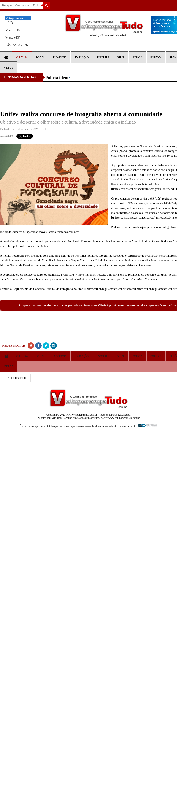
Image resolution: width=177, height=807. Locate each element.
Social (40, 57)
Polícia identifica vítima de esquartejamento (86, 77)
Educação (82, 57)
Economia (59, 57)
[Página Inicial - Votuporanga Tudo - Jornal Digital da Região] (104, 32)
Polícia (137, 57)
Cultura (22, 57)
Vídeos (8, 67)
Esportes (103, 57)
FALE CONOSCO (16, 378)
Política (156, 57)
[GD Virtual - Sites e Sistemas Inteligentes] (147, 426)
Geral (121, 57)
